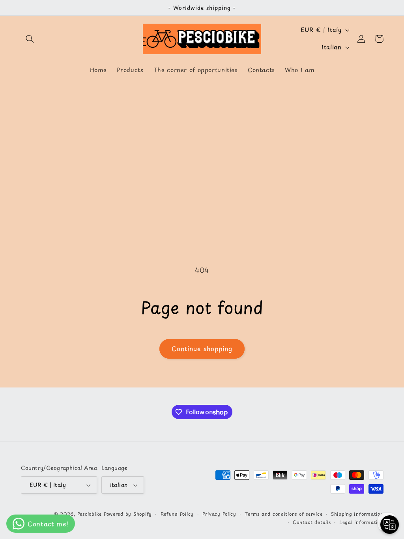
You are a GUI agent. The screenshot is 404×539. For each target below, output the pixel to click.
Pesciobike (89, 513)
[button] (30, 39)
